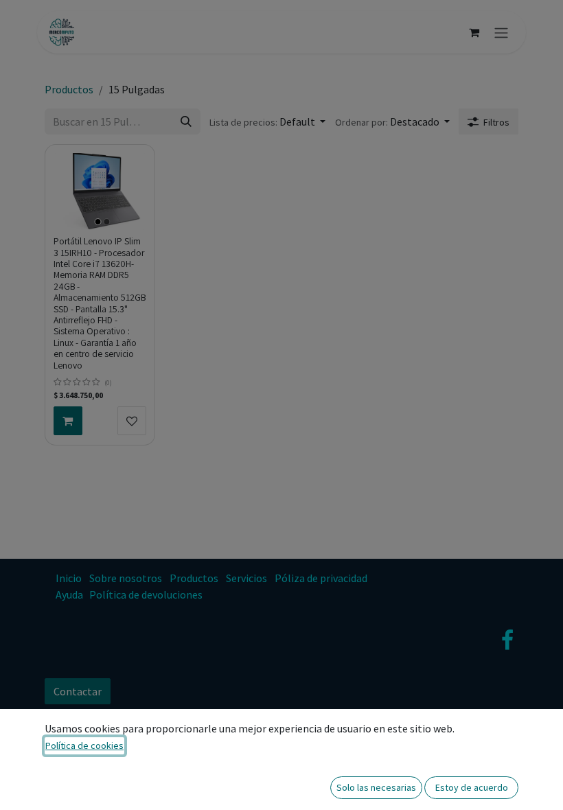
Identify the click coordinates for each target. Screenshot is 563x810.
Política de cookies (84, 745)
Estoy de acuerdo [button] (471, 787)
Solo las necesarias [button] (376, 787)
